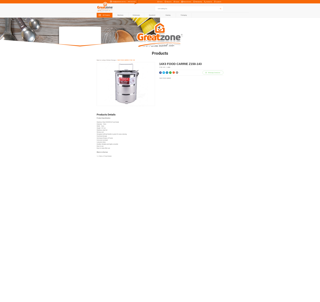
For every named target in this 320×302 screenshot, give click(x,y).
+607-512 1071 (132, 1)
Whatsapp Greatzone (214, 72)
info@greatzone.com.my (119, 1)
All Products (106, 15)
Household (152, 15)
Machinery (120, 15)
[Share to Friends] (173, 72)
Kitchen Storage (111, 60)
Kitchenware (136, 15)
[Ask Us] (177, 72)
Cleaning (167, 15)
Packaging (184, 15)
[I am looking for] (221, 9)
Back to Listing (101, 60)
